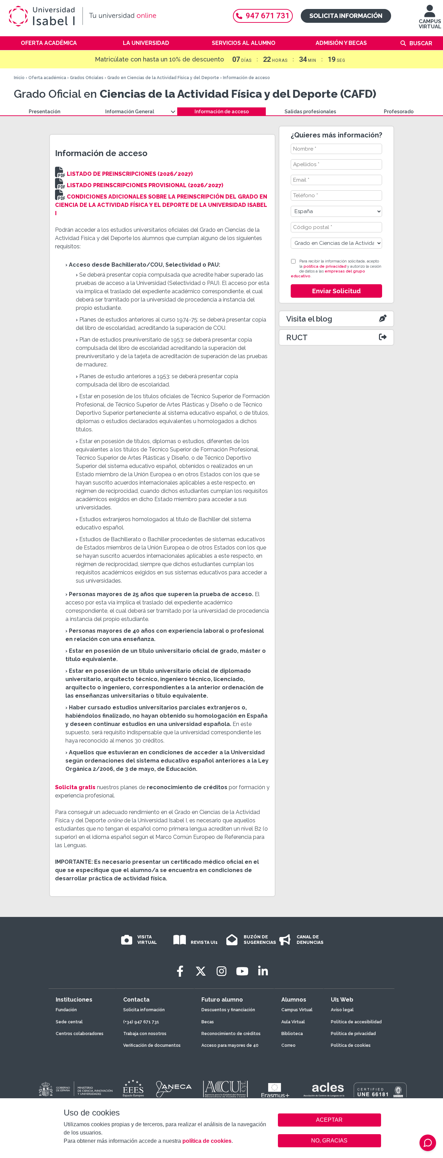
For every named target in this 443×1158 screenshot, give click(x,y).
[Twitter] (200, 971)
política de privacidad (325, 266)
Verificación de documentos (152, 1045)
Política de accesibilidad (356, 1022)
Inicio (19, 77)
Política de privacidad (353, 1033)
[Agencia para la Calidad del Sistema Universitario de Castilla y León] (225, 1089)
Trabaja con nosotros (144, 1033)
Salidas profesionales (310, 111)
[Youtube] (242, 971)
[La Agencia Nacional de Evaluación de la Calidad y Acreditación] (174, 1089)
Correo (288, 1045)
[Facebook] (180, 971)
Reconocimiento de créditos (231, 1033)
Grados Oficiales (86, 77)
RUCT (297, 337)
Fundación (66, 1009)
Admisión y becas (341, 43)
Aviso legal (342, 1009)
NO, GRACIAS (329, 1140)
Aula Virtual (293, 1022)
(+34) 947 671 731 (141, 1022)
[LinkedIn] (263, 971)
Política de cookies (351, 1045)
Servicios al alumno (243, 43)
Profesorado (399, 111)
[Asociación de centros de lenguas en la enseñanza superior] (323, 1091)
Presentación (44, 111)
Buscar (420, 43)
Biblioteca (292, 1033)
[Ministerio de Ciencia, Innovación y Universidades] (75, 1089)
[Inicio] (114, 16)
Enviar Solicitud (336, 291)
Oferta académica (49, 43)
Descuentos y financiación (228, 1009)
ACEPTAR (329, 1120)
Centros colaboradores (79, 1033)
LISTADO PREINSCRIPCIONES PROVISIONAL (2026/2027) (145, 185)
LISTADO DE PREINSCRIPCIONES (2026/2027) (130, 174)
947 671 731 (268, 15)
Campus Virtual (297, 1009)
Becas (207, 1022)
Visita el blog (309, 318)
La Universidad (146, 43)
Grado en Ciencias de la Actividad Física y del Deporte (163, 77)
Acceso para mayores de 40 (230, 1045)
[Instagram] (221, 971)
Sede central (69, 1022)
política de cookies (207, 1141)
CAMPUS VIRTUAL (430, 24)
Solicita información (345, 15)
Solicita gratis (75, 787)
